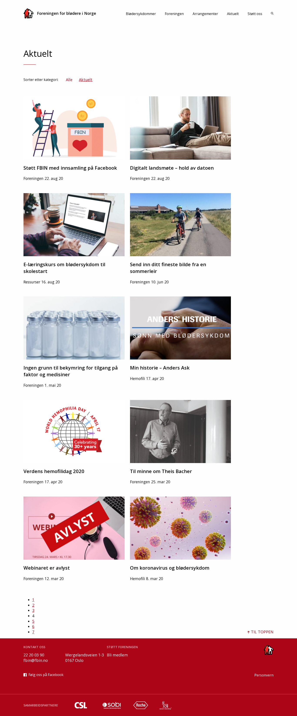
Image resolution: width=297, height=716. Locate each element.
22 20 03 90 (33, 654)
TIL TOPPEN (262, 631)
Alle (69, 79)
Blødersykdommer (141, 13)
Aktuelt (233, 13)
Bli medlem (117, 654)
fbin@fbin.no (35, 660)
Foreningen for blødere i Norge (66, 13)
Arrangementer (205, 13)
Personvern (264, 675)
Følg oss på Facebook (45, 674)
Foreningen (174, 13)
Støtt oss (255, 13)
